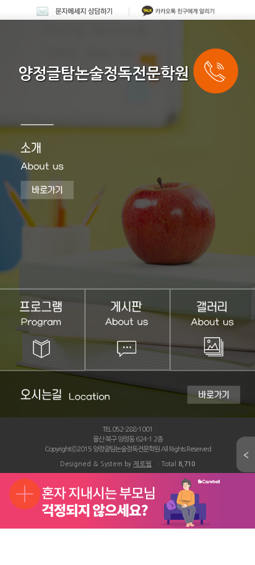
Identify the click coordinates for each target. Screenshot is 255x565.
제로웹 (142, 464)
